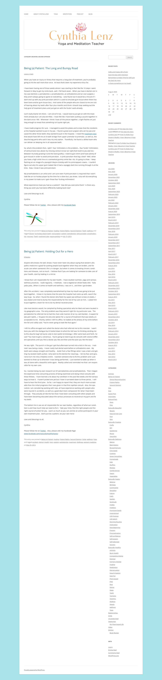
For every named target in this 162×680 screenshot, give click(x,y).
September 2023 (114, 191)
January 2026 (112, 174)
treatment (72, 442)
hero (51, 442)
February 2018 (113, 234)
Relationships (113, 613)
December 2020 (113, 209)
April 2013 (111, 357)
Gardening (113, 431)
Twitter (43, 205)
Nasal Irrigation (115, 573)
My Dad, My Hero (114, 80)
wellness (90, 231)
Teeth (84, 231)
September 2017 (114, 246)
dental (41, 442)
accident (35, 442)
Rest (111, 584)
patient (63, 234)
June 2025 (111, 186)
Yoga (95, 439)
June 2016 (111, 271)
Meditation (67, 14)
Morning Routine (116, 522)
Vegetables (113, 476)
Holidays (113, 508)
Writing (110, 630)
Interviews (112, 396)
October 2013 (113, 342)
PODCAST (80, 14)
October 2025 (113, 180)
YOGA (56, 14)
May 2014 (111, 325)
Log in (110, 647)
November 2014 (114, 317)
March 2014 (112, 328)
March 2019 (112, 220)
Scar (111, 416)
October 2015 (113, 291)
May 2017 (111, 248)
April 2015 (111, 305)
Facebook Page (70, 205)
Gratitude (113, 502)
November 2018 (114, 228)
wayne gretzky (55, 236)
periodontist (71, 234)
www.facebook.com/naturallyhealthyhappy (41, 433)
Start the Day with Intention (118, 75)
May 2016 (111, 274)
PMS (111, 582)
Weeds (112, 604)
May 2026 (111, 172)
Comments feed (114, 653)
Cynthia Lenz (112, 129)
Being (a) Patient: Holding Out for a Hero (48, 251)
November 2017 (114, 243)
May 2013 (111, 354)
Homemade (114, 459)
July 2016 (111, 268)
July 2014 (111, 322)
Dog (109, 391)
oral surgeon (56, 234)
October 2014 (113, 320)
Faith (111, 496)
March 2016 (112, 280)
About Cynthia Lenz (41, 14)
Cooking (113, 453)
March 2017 (112, 254)
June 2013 (111, 351)
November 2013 (114, 340)
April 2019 (111, 217)
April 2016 (111, 277)
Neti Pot (113, 576)
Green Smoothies (116, 456)
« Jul (109, 115)
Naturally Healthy (114, 547)
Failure (112, 493)
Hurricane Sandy (115, 510)
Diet (109, 388)
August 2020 (112, 211)
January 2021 (112, 206)
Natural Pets (112, 399)
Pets (111, 405)
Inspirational (114, 513)
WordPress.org (113, 656)
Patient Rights (65, 231)
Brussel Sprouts (115, 448)
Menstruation (114, 570)
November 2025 (114, 177)
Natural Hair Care (116, 414)
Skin (111, 419)
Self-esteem (114, 539)
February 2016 (113, 283)
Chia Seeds (113, 451)
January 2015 (112, 314)
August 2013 (112, 345)
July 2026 (111, 169)
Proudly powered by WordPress (34, 670)
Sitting (112, 587)
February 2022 (113, 203)
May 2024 (111, 189)
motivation (114, 525)
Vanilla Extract (115, 471)
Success (112, 545)
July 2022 (111, 200)
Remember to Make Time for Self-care (121, 78)
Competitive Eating (116, 556)
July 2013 (111, 348)
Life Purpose (114, 516)
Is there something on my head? (119, 83)
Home (26, 14)
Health (46, 442)
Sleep (111, 590)
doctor (31, 234)
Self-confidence (115, 536)
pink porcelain (82, 234)
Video (110, 627)
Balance (112, 482)
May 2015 (111, 302)
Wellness (80, 442)
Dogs (111, 402)
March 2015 (112, 308)
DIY (111, 428)
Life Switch (113, 519)
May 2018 (111, 231)
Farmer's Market (115, 562)
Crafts (112, 425)
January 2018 (112, 237)
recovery (30, 236)
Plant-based (114, 579)
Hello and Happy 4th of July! (118, 72)
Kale (111, 462)
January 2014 (112, 334)
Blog (90, 14)
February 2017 (113, 257)
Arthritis (112, 550)
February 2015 (113, 311)
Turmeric (113, 596)
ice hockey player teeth (43, 234)
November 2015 (114, 288)
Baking (112, 442)
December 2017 (113, 240)
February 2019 (113, 223)
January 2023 (112, 197)
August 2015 (112, 297)
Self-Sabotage (114, 542)
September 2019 (114, 214)
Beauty (112, 411)
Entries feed (112, 650)
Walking (112, 602)
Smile (84, 439)
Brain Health (114, 553)
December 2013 (113, 337)
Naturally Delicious (114, 439)
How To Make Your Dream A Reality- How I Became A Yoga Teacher (121, 137)
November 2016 (114, 263)
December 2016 (113, 260)
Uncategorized (113, 619)
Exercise (112, 559)
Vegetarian (112, 621)
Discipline (113, 490)
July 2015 (111, 300)
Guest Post (112, 394)
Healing (56, 231)
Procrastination (115, 533)
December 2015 (113, 285)
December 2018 (113, 226)
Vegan (112, 473)
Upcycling (113, 436)
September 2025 (114, 183)
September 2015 (114, 294)
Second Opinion (76, 231)
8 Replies (27, 257)
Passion (112, 530)
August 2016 (112, 265)
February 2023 (113, 194)
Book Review (114, 633)
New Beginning (115, 527)
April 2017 (111, 251)
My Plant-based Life (117, 624)
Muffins (112, 465)
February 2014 (113, 331)
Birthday (113, 485)
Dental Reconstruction (117, 379)
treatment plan (91, 134)
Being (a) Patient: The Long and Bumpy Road (51, 68)
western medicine (90, 442)
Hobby (112, 505)
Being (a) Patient (47, 231)
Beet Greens (114, 445)
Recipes (112, 468)
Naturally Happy (114, 479)
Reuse (112, 433)
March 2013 (112, 359)
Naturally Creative (114, 422)
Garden (112, 499)
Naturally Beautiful (114, 408)
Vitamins (113, 599)
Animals (111, 374)
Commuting (114, 488)
